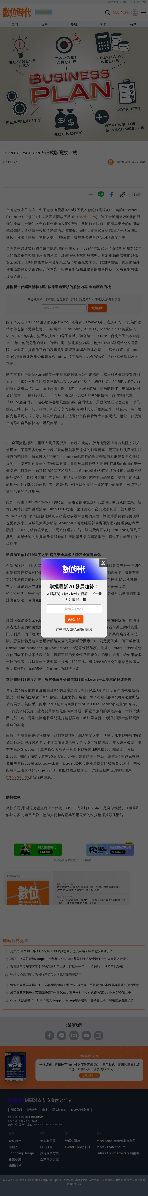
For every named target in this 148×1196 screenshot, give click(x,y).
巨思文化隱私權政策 (80, 629)
